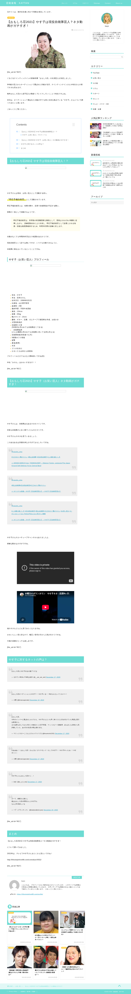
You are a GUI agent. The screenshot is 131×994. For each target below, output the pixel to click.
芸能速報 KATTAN (17, 3)
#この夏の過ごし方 (53, 457)
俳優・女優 (97, 109)
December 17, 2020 (53, 676)
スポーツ (85, 3)
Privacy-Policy (13, 980)
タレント (65, 3)
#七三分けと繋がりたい (20, 457)
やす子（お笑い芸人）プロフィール (34, 135)
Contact (108, 3)
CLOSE (71, 124)
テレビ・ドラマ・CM (101, 104)
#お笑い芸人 (65, 511)
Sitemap (97, 3)
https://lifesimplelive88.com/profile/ (30, 883)
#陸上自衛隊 (32, 457)
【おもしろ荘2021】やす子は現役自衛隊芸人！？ (39, 131)
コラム (75, 3)
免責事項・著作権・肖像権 (28, 980)
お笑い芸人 (11, 17)
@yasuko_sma (17, 452)
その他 (95, 83)
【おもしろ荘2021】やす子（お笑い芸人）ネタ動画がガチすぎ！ (45, 140)
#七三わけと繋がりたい (38, 485)
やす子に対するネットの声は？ (32, 144)
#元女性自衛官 (42, 457)
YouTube (96, 73)
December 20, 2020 (51, 798)
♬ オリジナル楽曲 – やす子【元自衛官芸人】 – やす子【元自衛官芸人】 (36, 491)
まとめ (23, 148)
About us (119, 3)
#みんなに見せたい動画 (38, 514)
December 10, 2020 (37, 697)
